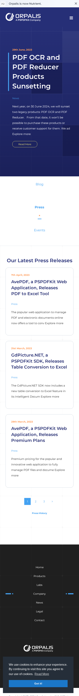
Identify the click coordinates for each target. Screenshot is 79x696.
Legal (39, 611)
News (15, 98)
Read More (24, 144)
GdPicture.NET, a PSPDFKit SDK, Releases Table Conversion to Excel (39, 361)
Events (39, 230)
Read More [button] (42, 674)
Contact (39, 620)
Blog (39, 184)
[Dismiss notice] (76, 3)
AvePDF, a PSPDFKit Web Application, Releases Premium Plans (39, 434)
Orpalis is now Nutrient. (25, 3)
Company (39, 593)
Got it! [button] (38, 683)
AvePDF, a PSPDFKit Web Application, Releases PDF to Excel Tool (39, 287)
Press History (39, 513)
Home (40, 567)
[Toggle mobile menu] (71, 18)
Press (39, 207)
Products (39, 576)
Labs (39, 585)
